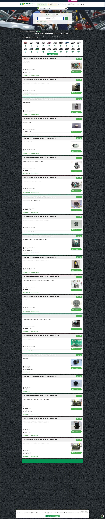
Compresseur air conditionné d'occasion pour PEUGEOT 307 (40, 177)
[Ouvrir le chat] (102, 517)
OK (66, 18)
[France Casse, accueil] (27, 4)
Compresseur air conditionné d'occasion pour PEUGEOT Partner (41, 276)
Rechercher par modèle (42, 21)
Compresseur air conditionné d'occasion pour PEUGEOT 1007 (40, 355)
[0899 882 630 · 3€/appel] (73, 1)
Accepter (49, 516)
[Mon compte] (81, 4)
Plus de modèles (52, 54)
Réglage (56, 516)
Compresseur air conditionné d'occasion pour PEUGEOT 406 (40, 216)
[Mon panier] (83, 4)
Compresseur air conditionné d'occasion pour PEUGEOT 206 (40, 58)
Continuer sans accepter (84, 511)
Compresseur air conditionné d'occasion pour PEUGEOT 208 (40, 99)
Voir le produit (75, 71)
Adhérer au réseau (82, 0)
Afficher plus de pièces (52, 461)
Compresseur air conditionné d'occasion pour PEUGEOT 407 (40, 236)
